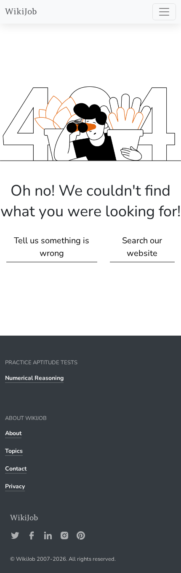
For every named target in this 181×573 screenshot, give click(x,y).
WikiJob (21, 11)
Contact (16, 469)
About (13, 433)
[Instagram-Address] (64, 535)
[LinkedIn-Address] (48, 535)
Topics (14, 451)
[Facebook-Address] (32, 535)
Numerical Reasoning (34, 378)
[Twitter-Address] (15, 535)
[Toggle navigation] (164, 11)
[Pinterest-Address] (81, 535)
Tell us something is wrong (51, 247)
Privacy (15, 486)
